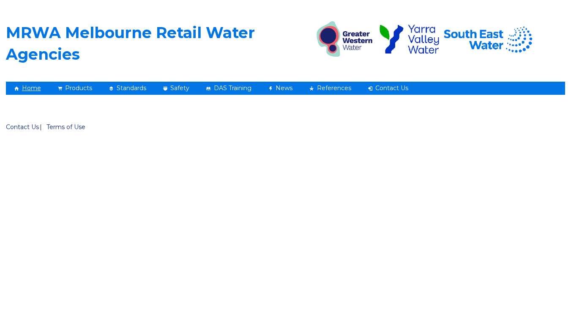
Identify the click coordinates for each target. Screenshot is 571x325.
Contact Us (22, 127)
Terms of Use (65, 127)
